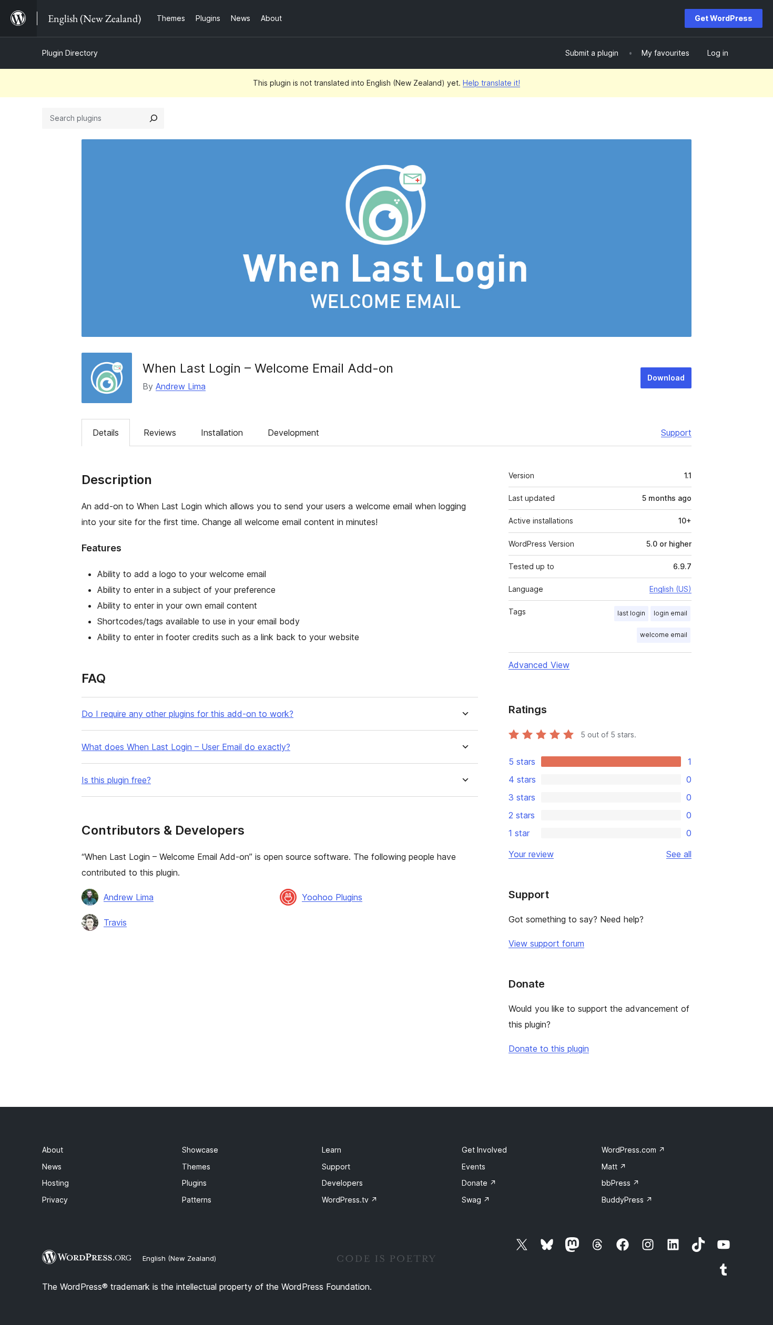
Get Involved (484, 1149)
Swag (476, 1199)
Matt (614, 1166)
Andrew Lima (181, 386)
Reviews (160, 432)
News (52, 1166)
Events (473, 1166)
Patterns (196, 1199)
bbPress (620, 1182)
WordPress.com (633, 1149)
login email (670, 613)
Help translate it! (491, 82)
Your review (531, 854)
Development (293, 432)
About (52, 1149)
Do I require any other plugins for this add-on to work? (187, 714)
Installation (222, 432)
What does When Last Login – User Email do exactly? (186, 747)
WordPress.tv (350, 1199)
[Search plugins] (153, 118)
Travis (115, 922)
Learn (331, 1149)
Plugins (194, 1182)
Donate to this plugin (548, 1048)
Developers (342, 1182)
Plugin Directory (70, 52)
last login (631, 613)
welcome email (663, 635)
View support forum (546, 943)
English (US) (670, 588)
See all (678, 854)
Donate (479, 1182)
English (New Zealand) (179, 1258)
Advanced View (538, 665)
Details (106, 432)
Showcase (200, 1149)
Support (676, 432)
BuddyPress (627, 1199)
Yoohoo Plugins (332, 897)
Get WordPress (723, 18)
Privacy (55, 1199)
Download (666, 377)
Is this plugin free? (116, 780)
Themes (196, 1166)
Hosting (55, 1182)
